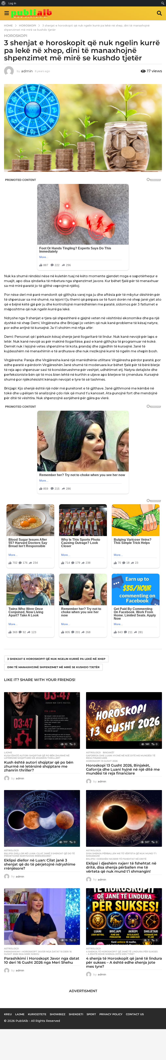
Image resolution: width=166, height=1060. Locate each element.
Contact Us (135, 1014)
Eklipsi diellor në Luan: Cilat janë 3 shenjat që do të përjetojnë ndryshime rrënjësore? (39, 854)
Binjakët (108, 752)
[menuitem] (3, 3)
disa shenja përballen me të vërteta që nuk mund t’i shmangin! (121, 854)
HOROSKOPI (15, 36)
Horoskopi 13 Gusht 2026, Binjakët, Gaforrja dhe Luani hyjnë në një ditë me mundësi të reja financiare (123, 769)
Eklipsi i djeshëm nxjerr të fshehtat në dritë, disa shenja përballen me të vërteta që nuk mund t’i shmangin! (121, 867)
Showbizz (57, 1014)
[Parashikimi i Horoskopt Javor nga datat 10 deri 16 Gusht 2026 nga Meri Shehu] (42, 916)
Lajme (8, 752)
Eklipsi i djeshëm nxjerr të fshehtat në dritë (116, 859)
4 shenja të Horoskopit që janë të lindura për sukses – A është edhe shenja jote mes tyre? (122, 952)
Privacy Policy (110, 1014)
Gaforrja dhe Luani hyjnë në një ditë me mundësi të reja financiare (120, 756)
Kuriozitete (37, 1014)
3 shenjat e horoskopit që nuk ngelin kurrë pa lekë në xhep (56, 658)
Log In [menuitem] (12, 3)
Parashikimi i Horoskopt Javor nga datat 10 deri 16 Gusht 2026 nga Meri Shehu (38, 952)
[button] (6, 13)
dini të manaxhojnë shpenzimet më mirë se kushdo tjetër (53, 667)
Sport (91, 1014)
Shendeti (76, 1014)
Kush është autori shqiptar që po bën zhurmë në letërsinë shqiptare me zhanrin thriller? (36, 756)
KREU (8, 1014)
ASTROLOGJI (93, 752)
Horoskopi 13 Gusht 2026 (102, 761)
